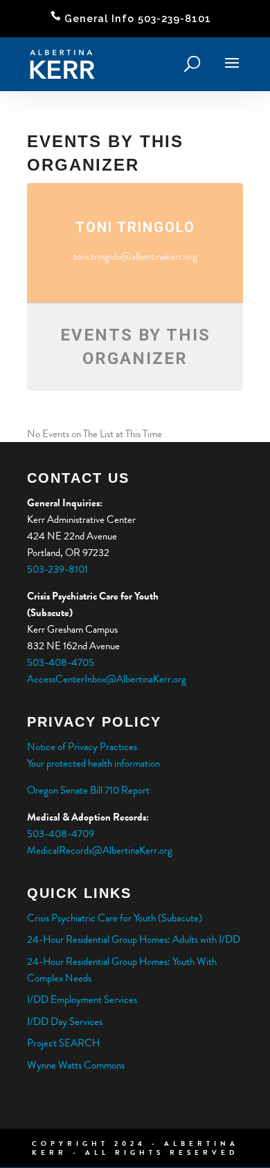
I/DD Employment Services (82, 999)
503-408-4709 (60, 833)
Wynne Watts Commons (76, 1065)
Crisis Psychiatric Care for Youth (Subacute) (114, 918)
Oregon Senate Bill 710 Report (88, 790)
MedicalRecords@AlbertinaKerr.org (99, 850)
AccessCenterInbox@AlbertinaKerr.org (106, 679)
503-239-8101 (58, 569)
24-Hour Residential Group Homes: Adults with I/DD (133, 939)
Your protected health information (93, 763)
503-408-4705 (60, 662)
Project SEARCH (63, 1043)
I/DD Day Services (64, 1021)
